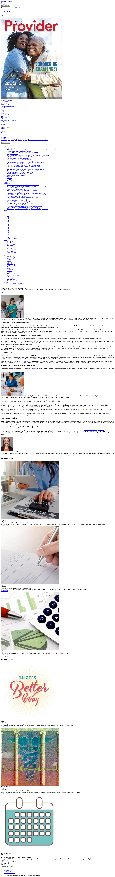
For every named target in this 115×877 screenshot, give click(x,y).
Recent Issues (4, 103)
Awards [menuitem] (2, 135)
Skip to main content (6, 2)
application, (26, 361)
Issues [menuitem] (2, 17)
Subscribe (6, 10)
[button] (17, 7)
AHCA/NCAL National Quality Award (94, 430)
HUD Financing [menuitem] (5, 114)
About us (6, 868)
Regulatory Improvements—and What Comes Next (35, 140)
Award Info (3, 137)
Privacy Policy (7, 871)
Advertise (6, 13)
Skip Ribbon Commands (7, 1)
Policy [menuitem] (2, 118)
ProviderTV (4, 128)
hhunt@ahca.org (69, 455)
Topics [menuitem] (2, 109)
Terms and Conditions (9, 873)
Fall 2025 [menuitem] (9, 104)
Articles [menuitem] (2, 15)
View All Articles (5, 656)
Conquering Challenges (6, 100)
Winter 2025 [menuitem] (4, 106)
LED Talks (3, 131)
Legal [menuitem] (2, 116)
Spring (20, 140)
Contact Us (6, 870)
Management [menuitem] (4, 117)
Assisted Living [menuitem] (4, 110)
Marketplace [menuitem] (4, 133)
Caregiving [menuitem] (3, 111)
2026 (16, 140)
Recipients (3, 138)
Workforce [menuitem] (3, 125)
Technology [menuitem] (3, 124)
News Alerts (7, 11)
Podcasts (3, 130)
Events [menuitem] (2, 134)
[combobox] (8, 7)
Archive (3, 107)
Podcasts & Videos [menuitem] (5, 127)
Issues (12, 140)
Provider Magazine (5, 140)
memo (20, 329)
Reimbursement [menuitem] (4, 123)
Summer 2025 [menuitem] (10, 106)
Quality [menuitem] (2, 121)
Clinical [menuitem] (2, 113)
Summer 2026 (4, 102)
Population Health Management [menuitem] (8, 120)
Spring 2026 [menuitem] (4, 104)
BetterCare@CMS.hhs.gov (93, 405)
